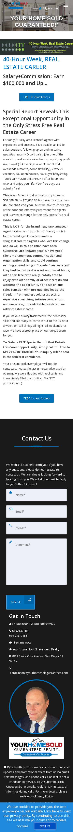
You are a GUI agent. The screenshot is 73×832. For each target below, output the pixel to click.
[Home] (16, 5)
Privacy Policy (44, 796)
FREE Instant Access (36, 97)
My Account (50, 8)
